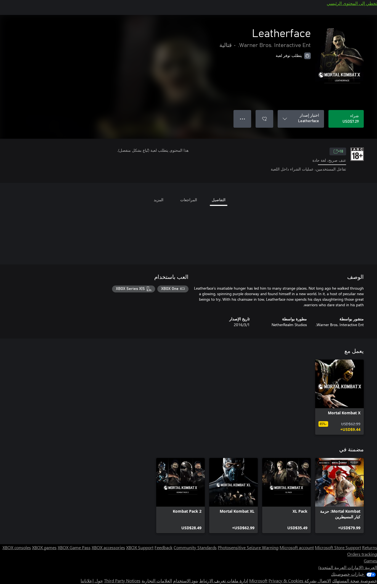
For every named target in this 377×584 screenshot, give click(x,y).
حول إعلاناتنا (92, 580)
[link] (339, 397)
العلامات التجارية (157, 580)
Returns (369, 547)
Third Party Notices (122, 580)
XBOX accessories (108, 547)
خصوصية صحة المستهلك (354, 580)
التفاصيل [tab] (218, 199)
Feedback (163, 547)
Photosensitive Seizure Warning (248, 547)
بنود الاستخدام (185, 580)
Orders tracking (362, 554)
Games (370, 561)
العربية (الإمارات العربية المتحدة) (347, 567)
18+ (340, 151)
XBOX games (44, 547)
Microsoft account (297, 547)
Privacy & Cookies (286, 580)
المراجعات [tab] (188, 199)
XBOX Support (139, 547)
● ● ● (242, 118)
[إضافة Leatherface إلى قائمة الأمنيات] (264, 119)
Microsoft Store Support (338, 547)
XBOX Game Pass (74, 547)
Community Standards (195, 547)
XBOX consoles (16, 547)
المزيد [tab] (158, 199)
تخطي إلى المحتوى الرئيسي (352, 3)
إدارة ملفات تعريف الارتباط (223, 580)
